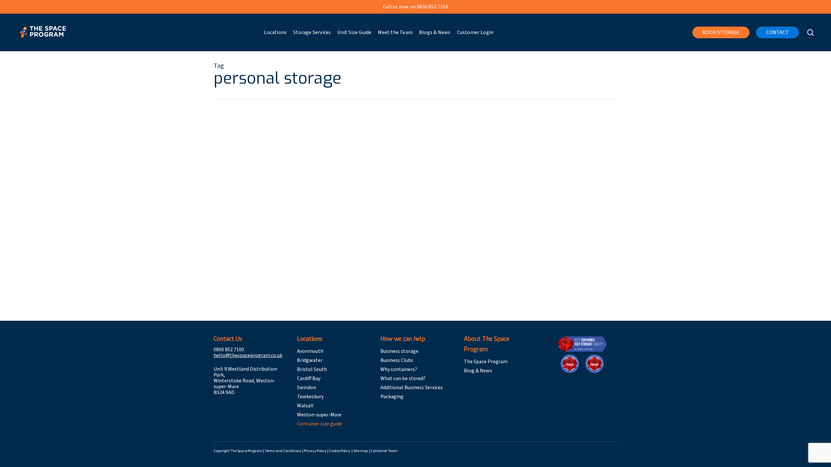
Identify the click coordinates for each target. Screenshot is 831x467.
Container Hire (298, 265)
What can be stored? (403, 378)
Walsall (305, 405)
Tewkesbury (310, 396)
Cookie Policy (340, 451)
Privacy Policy (315, 451)
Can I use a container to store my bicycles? (358, 252)
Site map (360, 451)
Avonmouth (310, 351)
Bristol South (312, 369)
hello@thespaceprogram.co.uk (248, 355)
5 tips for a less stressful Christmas (339, 157)
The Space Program (486, 361)
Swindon (306, 387)
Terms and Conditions (283, 451)
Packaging (391, 396)
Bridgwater (309, 360)
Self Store (346, 169)
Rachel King (264, 169)
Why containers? (398, 369)
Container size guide (319, 423)
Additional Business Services (411, 387)
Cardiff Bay (308, 378)
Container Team (384, 451)
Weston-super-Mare (319, 414)
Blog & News (478, 370)
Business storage (399, 351)
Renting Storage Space (307, 169)
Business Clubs (396, 360)
